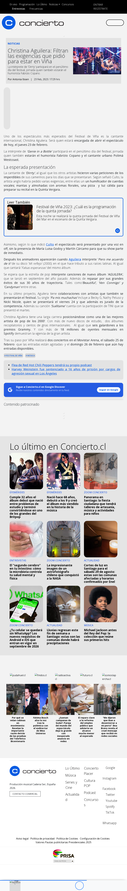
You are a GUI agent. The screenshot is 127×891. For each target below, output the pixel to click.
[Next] (96, 885)
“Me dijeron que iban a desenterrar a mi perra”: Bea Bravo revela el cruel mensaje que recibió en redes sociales (109, 726)
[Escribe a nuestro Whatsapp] (103, 22)
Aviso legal (22, 838)
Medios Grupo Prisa (64, 861)
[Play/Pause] (79, 885)
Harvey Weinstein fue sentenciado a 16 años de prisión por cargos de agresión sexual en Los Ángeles (66, 371)
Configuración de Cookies (95, 838)
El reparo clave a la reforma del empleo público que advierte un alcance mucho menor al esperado (86, 726)
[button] (43, 880)
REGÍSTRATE (100, 8)
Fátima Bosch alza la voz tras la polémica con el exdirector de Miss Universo (40, 725)
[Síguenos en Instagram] (73, 22)
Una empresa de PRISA (63, 853)
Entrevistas (18, 8)
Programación (27, 4)
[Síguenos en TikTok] (98, 22)
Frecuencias (36, 8)
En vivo (13, 4)
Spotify (110, 806)
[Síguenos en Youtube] (88, 22)
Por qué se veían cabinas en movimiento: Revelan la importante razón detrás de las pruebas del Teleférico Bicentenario (18, 729)
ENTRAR (98, 4)
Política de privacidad (42, 838)
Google (110, 768)
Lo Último (42, 4)
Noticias (53, 4)
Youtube (111, 801)
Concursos (68, 4)
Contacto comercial (25, 793)
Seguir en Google (108, 389)
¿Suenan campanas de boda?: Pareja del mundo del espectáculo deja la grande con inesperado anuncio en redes (63, 729)
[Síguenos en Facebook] (78, 22)
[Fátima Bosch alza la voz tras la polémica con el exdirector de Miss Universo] (40, 699)
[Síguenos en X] (83, 22)
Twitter (110, 794)
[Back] (62, 885)
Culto (50, 244)
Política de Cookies (67, 838)
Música (31, 355)
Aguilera (75, 259)
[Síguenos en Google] (68, 22)
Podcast (90, 792)
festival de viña (14, 355)
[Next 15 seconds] (88, 885)
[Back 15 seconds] (71, 885)
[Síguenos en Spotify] (93, 22)
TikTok (109, 812)
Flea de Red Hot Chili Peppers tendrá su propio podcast (52, 365)
